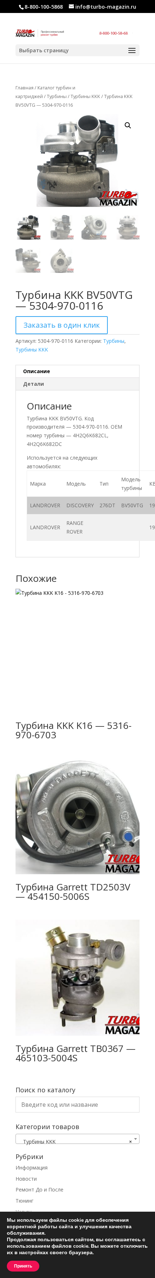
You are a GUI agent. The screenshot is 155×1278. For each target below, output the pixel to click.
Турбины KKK (85, 96)
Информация (31, 1167)
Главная (24, 87)
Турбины (57, 96)
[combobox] (77, 1139)
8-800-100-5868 (44, 6)
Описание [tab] (36, 371)
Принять (23, 1266)
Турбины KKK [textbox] (75, 1141)
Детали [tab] (33, 383)
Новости (26, 1178)
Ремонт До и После (39, 1189)
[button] (127, 125)
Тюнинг (24, 1200)
